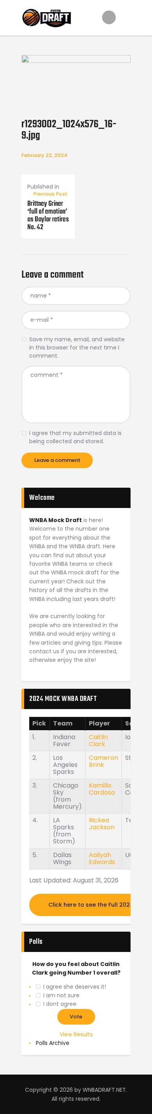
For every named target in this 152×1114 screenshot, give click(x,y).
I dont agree (59, 1004)
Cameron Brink (103, 761)
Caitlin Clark (98, 741)
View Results (76, 1034)
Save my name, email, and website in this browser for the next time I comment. (77, 347)
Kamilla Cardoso (102, 789)
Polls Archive (52, 1043)
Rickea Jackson (102, 824)
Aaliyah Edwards (102, 858)
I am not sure (61, 995)
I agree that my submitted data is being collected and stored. (75, 437)
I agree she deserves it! (74, 987)
